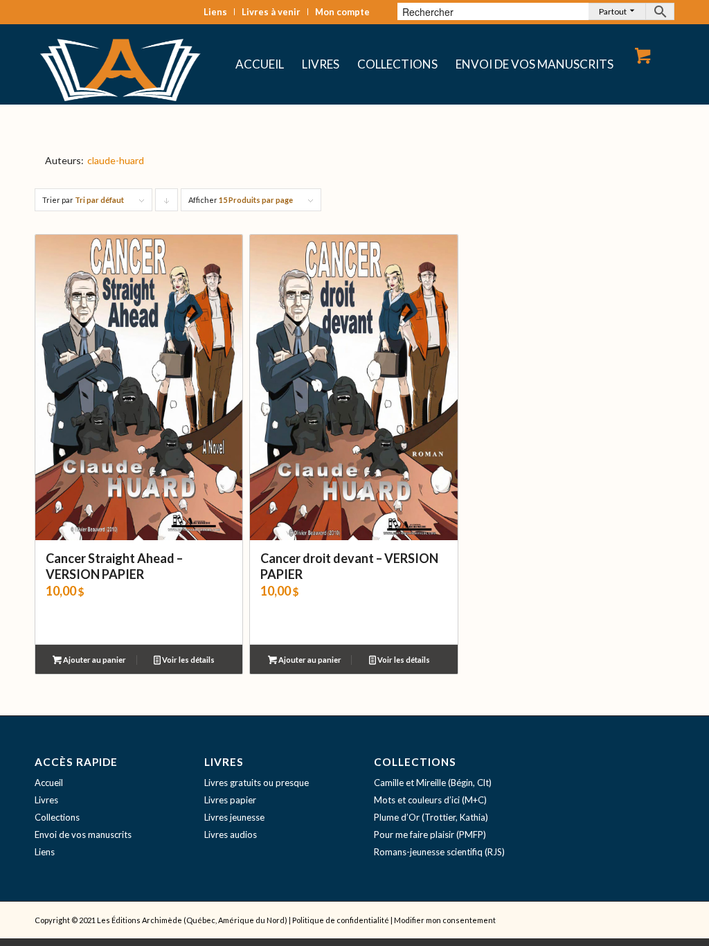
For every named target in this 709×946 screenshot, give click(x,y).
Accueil (49, 782)
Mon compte (342, 11)
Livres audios (230, 834)
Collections (57, 817)
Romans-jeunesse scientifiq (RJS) (439, 851)
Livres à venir (271, 11)
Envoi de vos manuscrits (83, 834)
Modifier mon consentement (445, 920)
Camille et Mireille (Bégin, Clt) (433, 782)
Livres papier (230, 799)
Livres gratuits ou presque (256, 782)
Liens (215, 11)
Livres (46, 799)
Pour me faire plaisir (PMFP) (430, 834)
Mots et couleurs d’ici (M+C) (430, 799)
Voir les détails (188, 659)
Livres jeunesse (234, 817)
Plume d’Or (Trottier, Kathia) (431, 817)
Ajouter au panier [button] (94, 659)
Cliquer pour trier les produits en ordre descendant (167, 203)
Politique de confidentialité (340, 920)
